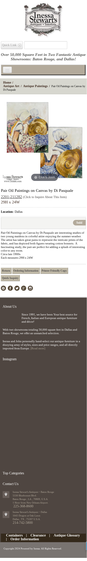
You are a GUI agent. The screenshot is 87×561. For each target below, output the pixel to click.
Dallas (69, 59)
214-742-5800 (23, 522)
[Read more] (37, 348)
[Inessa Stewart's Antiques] (43, 18)
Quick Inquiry (10, 278)
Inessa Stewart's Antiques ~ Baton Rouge (33, 492)
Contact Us (10, 484)
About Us (9, 306)
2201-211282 (11, 197)
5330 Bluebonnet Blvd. (25, 495)
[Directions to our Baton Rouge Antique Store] (6, 494)
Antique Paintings (35, 86)
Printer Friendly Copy (54, 270)
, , (26, 519)
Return (6, 270)
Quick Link (9, 45)
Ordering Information (25, 270)
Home (7, 82)
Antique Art (11, 86)
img (11, 320)
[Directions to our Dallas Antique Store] (6, 514)
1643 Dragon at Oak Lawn (26, 515)
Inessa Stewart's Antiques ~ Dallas (30, 512)
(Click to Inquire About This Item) (45, 197)
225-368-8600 (23, 506)
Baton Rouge (43, 59)
